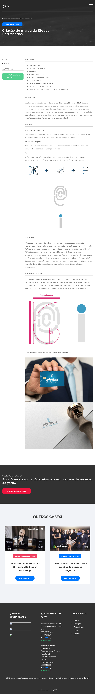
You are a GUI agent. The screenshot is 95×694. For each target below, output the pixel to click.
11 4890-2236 (46, 635)
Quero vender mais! (16, 491)
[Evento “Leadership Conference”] (25, 538)
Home (4, 19)
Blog (76, 630)
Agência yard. (79, 627)
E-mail (46, 638)
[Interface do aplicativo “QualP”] (70, 538)
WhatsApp (46, 640)
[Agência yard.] (47, 5)
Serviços (77, 624)
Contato (77, 634)
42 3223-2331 (46, 665)
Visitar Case (25, 575)
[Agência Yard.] (47, 690)
